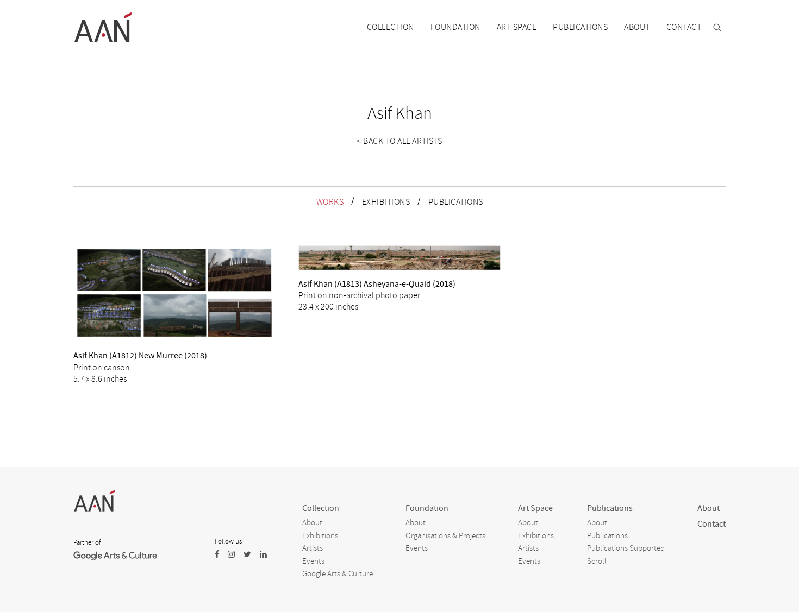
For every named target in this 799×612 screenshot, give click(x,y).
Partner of (87, 542)
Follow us (228, 541)
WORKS (330, 202)
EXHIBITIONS (386, 202)
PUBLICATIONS (455, 202)
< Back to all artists (399, 141)
